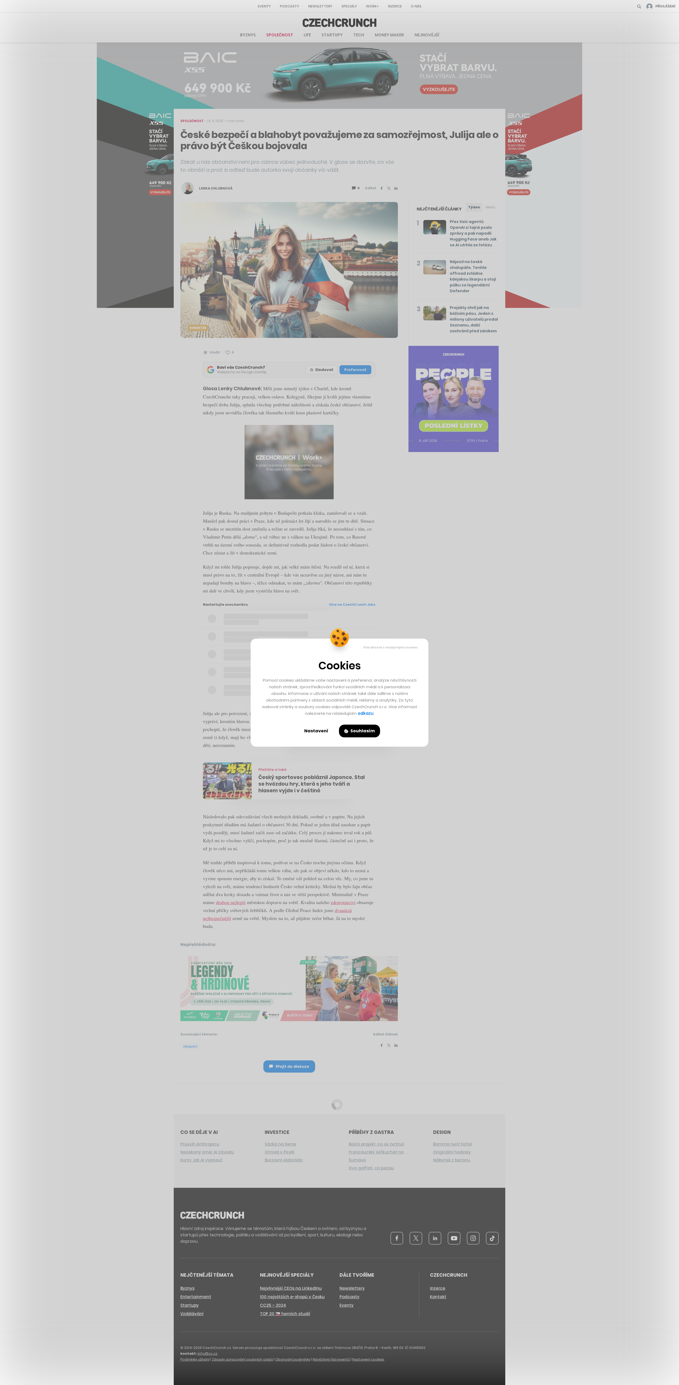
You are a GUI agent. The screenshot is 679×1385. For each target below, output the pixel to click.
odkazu (365, 713)
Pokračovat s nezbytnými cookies (390, 647)
